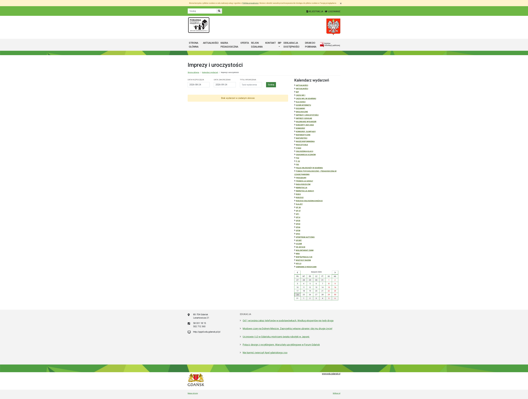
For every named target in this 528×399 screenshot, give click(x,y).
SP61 (298, 234)
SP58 (298, 230)
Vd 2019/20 (300, 247)
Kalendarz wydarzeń (210, 72)
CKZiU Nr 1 (300, 95)
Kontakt (270, 42)
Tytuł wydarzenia (248, 80)
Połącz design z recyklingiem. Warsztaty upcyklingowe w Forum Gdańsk (281, 344)
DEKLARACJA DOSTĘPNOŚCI (291, 44)
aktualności (302, 89)
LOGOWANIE (334, 11)
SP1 (297, 214)
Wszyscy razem (303, 260)
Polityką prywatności (250, 3)
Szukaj (271, 84)
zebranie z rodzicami (306, 267)
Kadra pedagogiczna (229, 44)
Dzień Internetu (303, 105)
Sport (299, 240)
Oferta (244, 42)
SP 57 (298, 211)
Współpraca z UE (304, 257)
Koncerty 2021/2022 (305, 125)
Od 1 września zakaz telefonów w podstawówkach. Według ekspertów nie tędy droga (288, 320)
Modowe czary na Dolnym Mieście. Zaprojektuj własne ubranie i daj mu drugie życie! (287, 328)
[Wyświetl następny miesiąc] (335, 272)
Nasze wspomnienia (305, 141)
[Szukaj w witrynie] (219, 11)
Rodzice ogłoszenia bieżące (309, 201)
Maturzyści (301, 138)
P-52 (298, 161)
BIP (279, 42)
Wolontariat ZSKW (305, 250)
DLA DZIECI (301, 102)
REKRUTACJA (301, 188)
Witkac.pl (336, 393)
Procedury (301, 178)
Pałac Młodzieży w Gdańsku (309, 168)
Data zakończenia (222, 80)
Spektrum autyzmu (305, 237)
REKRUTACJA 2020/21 (305, 191)
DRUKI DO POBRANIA (310, 44)
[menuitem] (279, 45)
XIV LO (298, 263)
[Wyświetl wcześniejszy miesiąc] (297, 272)
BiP (297, 92)
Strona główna (193, 44)
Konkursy (300, 128)
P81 (297, 164)
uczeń (299, 244)
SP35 (298, 221)
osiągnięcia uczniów (306, 155)
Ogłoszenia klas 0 (304, 151)
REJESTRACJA (316, 11)
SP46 (298, 227)
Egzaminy (300, 108)
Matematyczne (303, 135)
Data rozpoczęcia (196, 80)
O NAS (298, 148)
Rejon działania (257, 44)
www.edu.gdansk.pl (331, 373)
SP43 (298, 224)
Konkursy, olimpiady (306, 131)
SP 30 (298, 207)
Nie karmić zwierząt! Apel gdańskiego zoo (265, 352)
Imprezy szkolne (304, 118)
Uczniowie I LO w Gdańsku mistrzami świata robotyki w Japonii (276, 336)
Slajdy (299, 204)
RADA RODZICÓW (303, 184)
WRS (298, 254)
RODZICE (299, 197)
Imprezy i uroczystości (307, 115)
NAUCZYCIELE (302, 145)
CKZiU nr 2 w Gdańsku (306, 98)
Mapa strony (193, 393)
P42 (297, 158)
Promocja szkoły (304, 181)
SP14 (298, 217)
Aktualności (210, 42)
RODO (298, 194)
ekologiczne (302, 112)
